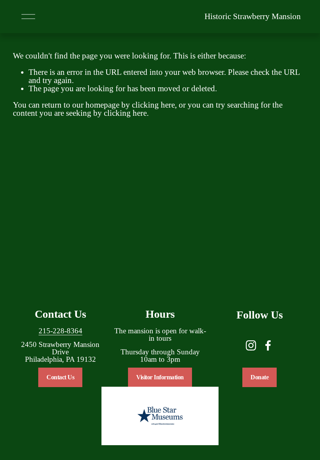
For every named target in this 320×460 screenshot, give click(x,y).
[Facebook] (268, 345)
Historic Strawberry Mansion (252, 16)
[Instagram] (250, 345)
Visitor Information (160, 377)
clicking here (153, 105)
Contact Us (60, 377)
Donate (259, 377)
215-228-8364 (60, 331)
